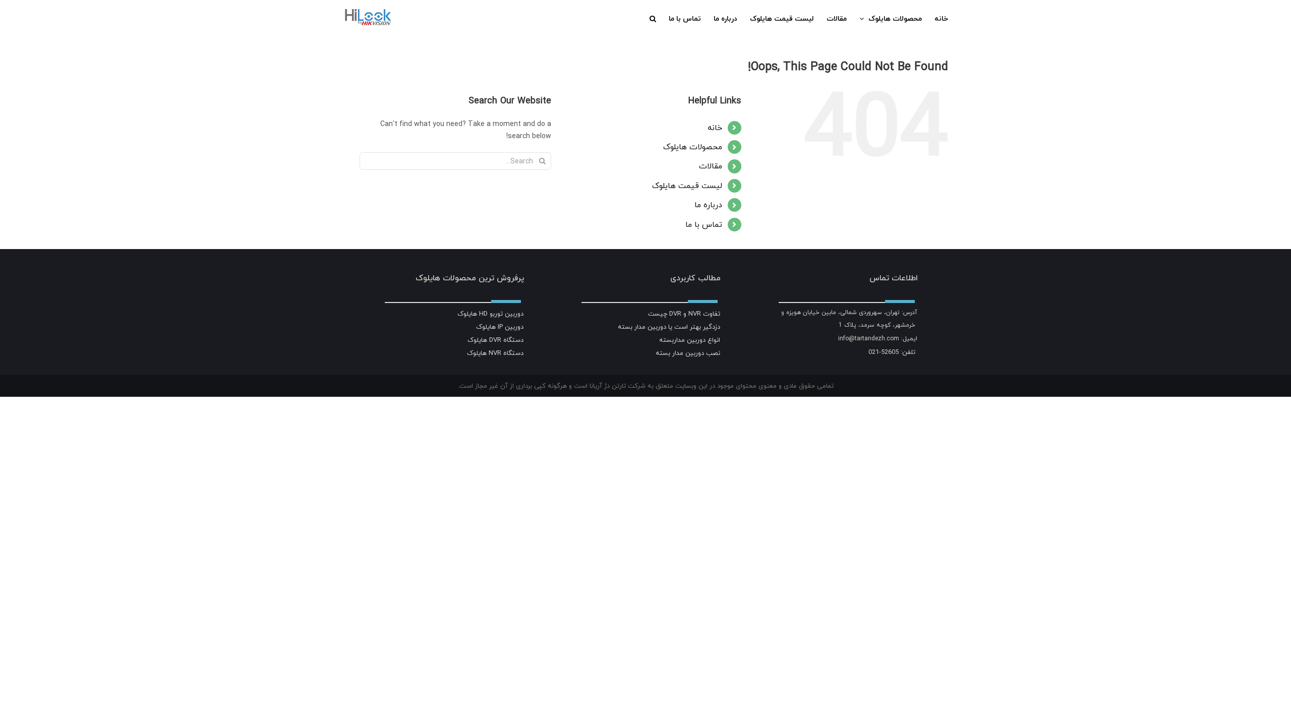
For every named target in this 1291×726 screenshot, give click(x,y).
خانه (715, 127)
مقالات (710, 166)
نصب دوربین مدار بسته (688, 352)
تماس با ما (703, 224)
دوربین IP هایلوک (499, 326)
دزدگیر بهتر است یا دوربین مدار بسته (669, 326)
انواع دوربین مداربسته (689, 339)
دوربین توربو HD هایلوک (490, 313)
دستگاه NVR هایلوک (495, 352)
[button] (653, 18)
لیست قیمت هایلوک (687, 185)
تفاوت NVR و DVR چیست (684, 313)
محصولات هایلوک (692, 147)
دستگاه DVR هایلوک (495, 339)
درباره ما (708, 205)
